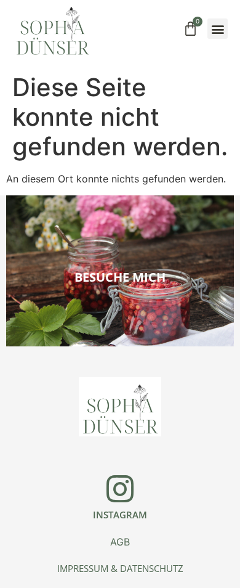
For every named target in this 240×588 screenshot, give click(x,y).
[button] (217, 28)
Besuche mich (120, 277)
